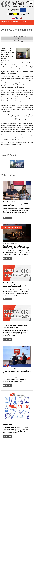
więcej (17, 214)
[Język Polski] (13, 18)
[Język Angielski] (16, 18)
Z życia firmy (17, 38)
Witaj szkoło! (7, 424)
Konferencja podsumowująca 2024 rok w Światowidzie (17, 204)
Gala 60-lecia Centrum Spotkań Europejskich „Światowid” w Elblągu (16, 247)
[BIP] (21, 17)
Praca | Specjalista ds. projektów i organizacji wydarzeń (15, 326)
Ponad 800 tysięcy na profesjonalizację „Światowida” (17, 372)
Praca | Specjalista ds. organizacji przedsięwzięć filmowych (14, 285)
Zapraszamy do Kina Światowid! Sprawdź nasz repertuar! (14, 23)
